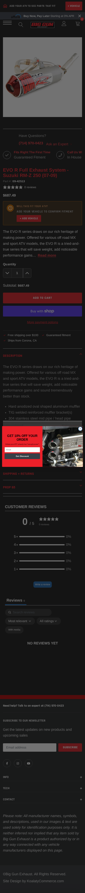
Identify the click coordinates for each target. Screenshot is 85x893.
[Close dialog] (80, 429)
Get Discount (22, 456)
